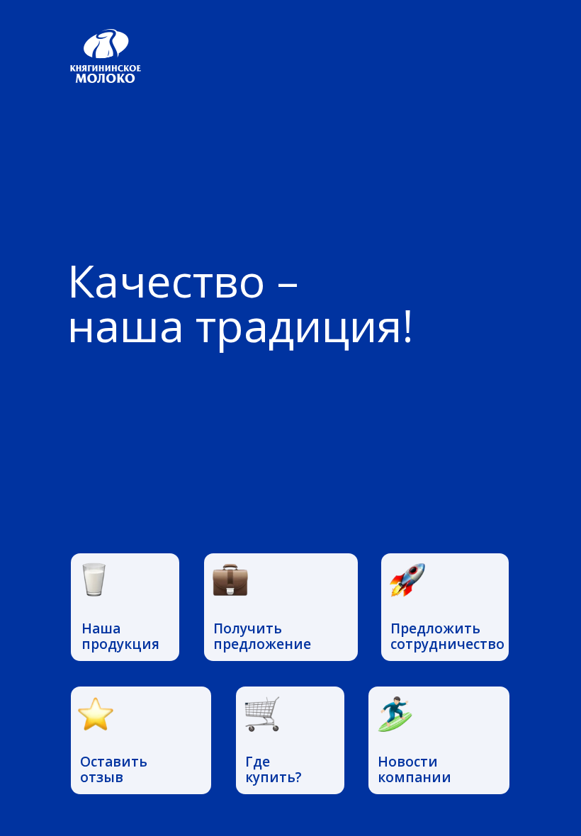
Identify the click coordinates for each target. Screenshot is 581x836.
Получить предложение (262, 636)
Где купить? (273, 769)
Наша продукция (120, 636)
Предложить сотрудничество (447, 636)
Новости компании (414, 769)
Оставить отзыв (113, 769)
